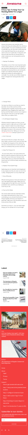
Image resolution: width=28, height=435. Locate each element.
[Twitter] (11, 17)
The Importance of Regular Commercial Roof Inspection (10, 282)
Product (4, 7)
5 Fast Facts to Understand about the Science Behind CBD (6, 241)
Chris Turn (5, 14)
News (2, 331)
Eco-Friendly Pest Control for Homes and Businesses (10, 290)
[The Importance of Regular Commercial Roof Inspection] (22, 283)
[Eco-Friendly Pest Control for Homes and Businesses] (22, 291)
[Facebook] (7, 17)
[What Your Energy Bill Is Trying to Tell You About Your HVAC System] (22, 299)
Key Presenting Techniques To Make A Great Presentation (21, 241)
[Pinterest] (14, 17)
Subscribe (14, 424)
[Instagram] (5, 430)
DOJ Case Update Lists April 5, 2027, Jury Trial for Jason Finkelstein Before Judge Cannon (10, 274)
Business (3, 359)
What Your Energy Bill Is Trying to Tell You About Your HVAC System (10, 299)
